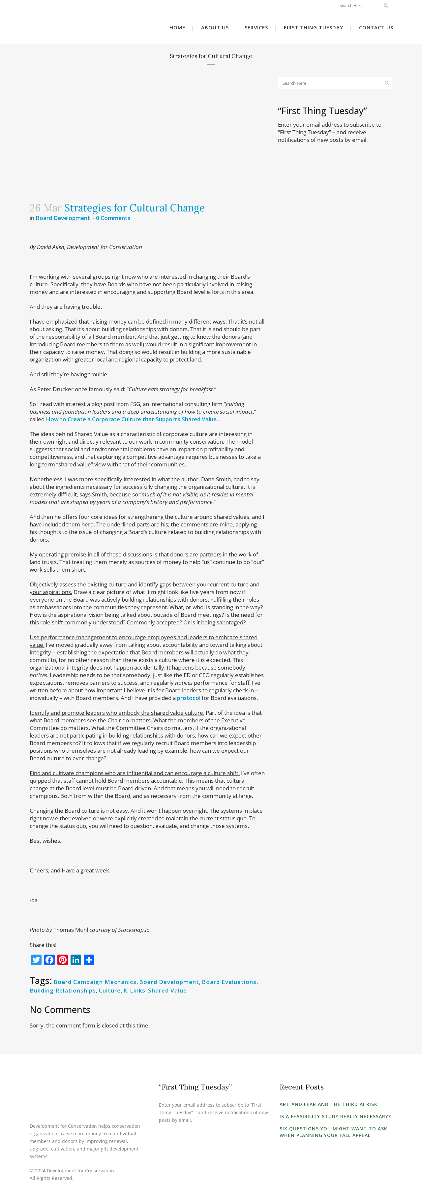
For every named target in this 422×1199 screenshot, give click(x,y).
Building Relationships (63, 990)
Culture (110, 990)
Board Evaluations (229, 982)
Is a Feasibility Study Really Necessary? (335, 1116)
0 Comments (113, 218)
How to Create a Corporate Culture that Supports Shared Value (131, 419)
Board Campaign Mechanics (94, 982)
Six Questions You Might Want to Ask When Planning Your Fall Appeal (333, 1131)
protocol (188, 698)
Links (137, 990)
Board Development (63, 218)
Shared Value (167, 990)
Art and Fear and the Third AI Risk (328, 1104)
